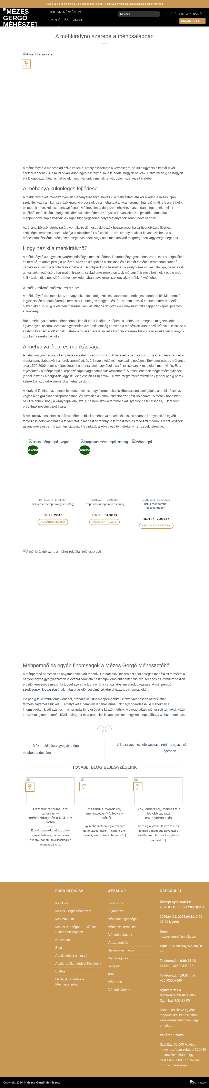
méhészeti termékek (162, 709)
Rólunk (55, 12)
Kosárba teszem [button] (53, 522)
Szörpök (114, 966)
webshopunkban (172, 715)
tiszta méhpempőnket (105, 699)
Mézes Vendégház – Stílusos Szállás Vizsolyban (76, 929)
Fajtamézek (116, 911)
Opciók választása (156, 525)
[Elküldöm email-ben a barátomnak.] (108, 728)
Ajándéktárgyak (119, 989)
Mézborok (115, 982)
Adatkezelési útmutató (71, 955)
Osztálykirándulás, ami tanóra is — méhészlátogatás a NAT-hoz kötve (50, 815)
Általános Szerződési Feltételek (78, 963)
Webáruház (59, 28)
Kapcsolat (59, 35)
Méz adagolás (118, 958)
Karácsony (115, 903)
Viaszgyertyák (118, 942)
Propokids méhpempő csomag (104, 504)
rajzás (163, 197)
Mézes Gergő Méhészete (73, 911)
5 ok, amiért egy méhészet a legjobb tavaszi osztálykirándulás (158, 813)
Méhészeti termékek (122, 927)
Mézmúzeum (72, 12)
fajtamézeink (44, 704)
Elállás (60, 971)
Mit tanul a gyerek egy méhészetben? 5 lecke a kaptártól (104, 813)
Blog (77, 28)
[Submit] (156, 14)
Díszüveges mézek (121, 950)
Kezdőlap (62, 903)
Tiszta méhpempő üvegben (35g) (52, 504)
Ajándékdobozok (120, 934)
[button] (184, 14)
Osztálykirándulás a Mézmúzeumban (69, 982)
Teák (111, 974)
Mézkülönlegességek (123, 919)
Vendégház (59, 20)
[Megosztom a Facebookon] (100, 728)
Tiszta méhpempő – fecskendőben (156, 505)
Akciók (78, 20)
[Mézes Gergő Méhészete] (23, 17)
